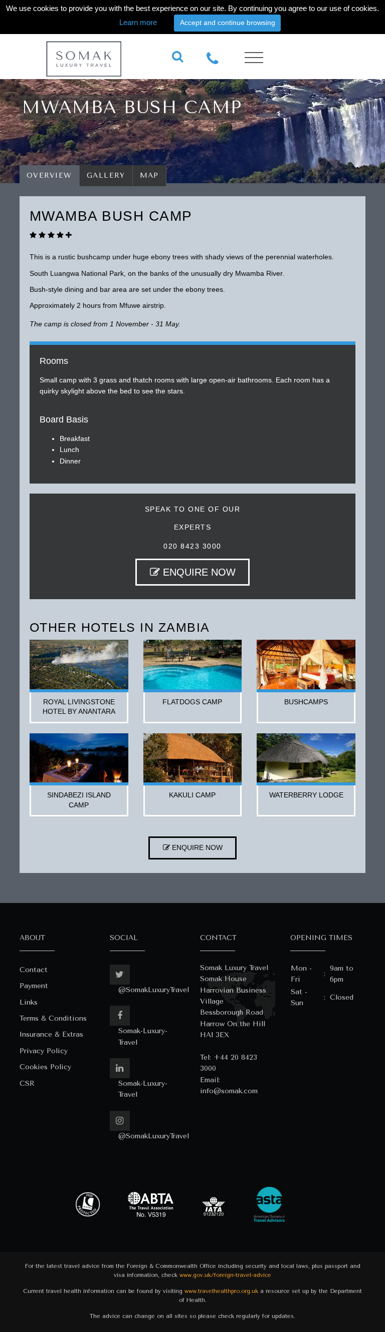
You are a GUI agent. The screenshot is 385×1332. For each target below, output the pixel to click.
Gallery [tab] (106, 175)
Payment (34, 986)
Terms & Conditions (53, 1018)
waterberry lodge (306, 795)
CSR (27, 1083)
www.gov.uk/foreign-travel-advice (225, 1275)
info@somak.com (229, 1091)
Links (29, 1002)
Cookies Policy (45, 1067)
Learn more (138, 22)
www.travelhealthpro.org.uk (221, 1291)
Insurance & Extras (51, 1034)
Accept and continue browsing (227, 23)
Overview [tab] (49, 175)
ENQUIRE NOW (198, 572)
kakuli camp (192, 795)
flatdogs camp (192, 702)
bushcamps (306, 702)
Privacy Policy (44, 1051)
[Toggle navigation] (254, 58)
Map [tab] (149, 175)
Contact (34, 970)
